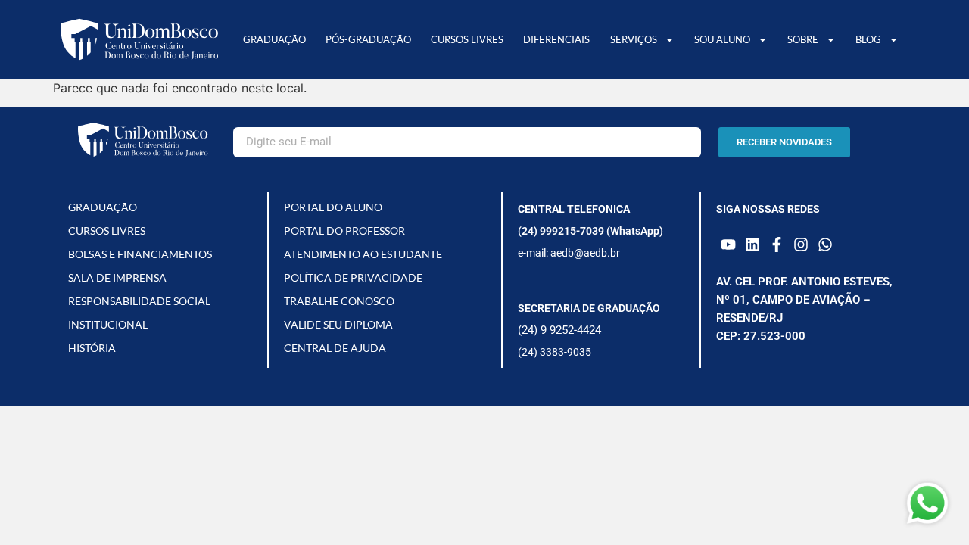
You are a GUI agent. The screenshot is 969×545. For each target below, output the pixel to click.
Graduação (274, 39)
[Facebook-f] (777, 244)
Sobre (802, 39)
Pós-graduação (368, 39)
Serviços (633, 39)
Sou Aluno (722, 39)
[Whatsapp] (825, 244)
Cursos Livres (467, 39)
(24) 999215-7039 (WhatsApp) (590, 231)
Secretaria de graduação (589, 308)
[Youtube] (728, 244)
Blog (868, 39)
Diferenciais (556, 39)
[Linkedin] (752, 244)
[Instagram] (801, 244)
